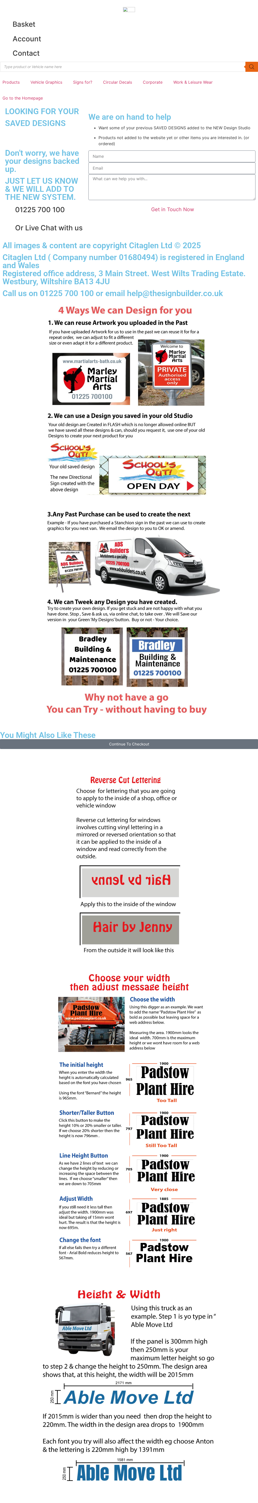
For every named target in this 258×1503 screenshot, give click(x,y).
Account (27, 39)
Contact (26, 53)
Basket (24, 24)
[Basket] (6, 24)
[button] (14, 82)
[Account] (6, 39)
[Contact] (6, 53)
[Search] (251, 67)
